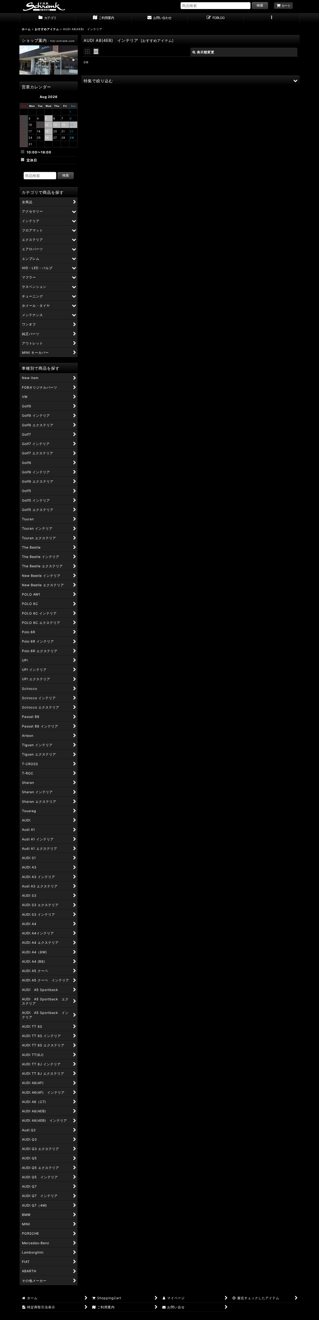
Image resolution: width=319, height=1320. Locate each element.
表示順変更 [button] (205, 52)
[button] (272, 18)
